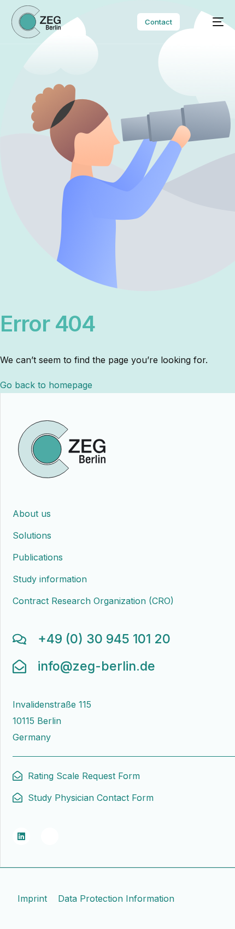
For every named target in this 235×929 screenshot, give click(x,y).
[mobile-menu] (211, 21)
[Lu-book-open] (49, 836)
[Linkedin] (21, 836)
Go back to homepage (46, 384)
